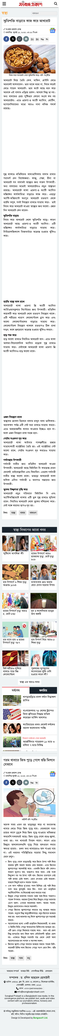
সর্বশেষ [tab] (16, 690)
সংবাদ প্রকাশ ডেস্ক (13, 29)
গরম (21, 958)
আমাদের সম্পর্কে (13, 971)
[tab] (16, 690)
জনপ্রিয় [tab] (43, 690)
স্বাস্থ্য (13, 512)
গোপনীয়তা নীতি (37, 971)
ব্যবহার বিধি (25, 971)
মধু (28, 958)
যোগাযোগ (48, 971)
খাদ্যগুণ (33, 512)
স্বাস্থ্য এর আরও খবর (30, 682)
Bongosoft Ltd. (40, 1018)
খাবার (22, 512)
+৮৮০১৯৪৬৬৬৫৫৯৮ (33, 988)
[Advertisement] (29, 141)
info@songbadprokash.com (30, 991)
